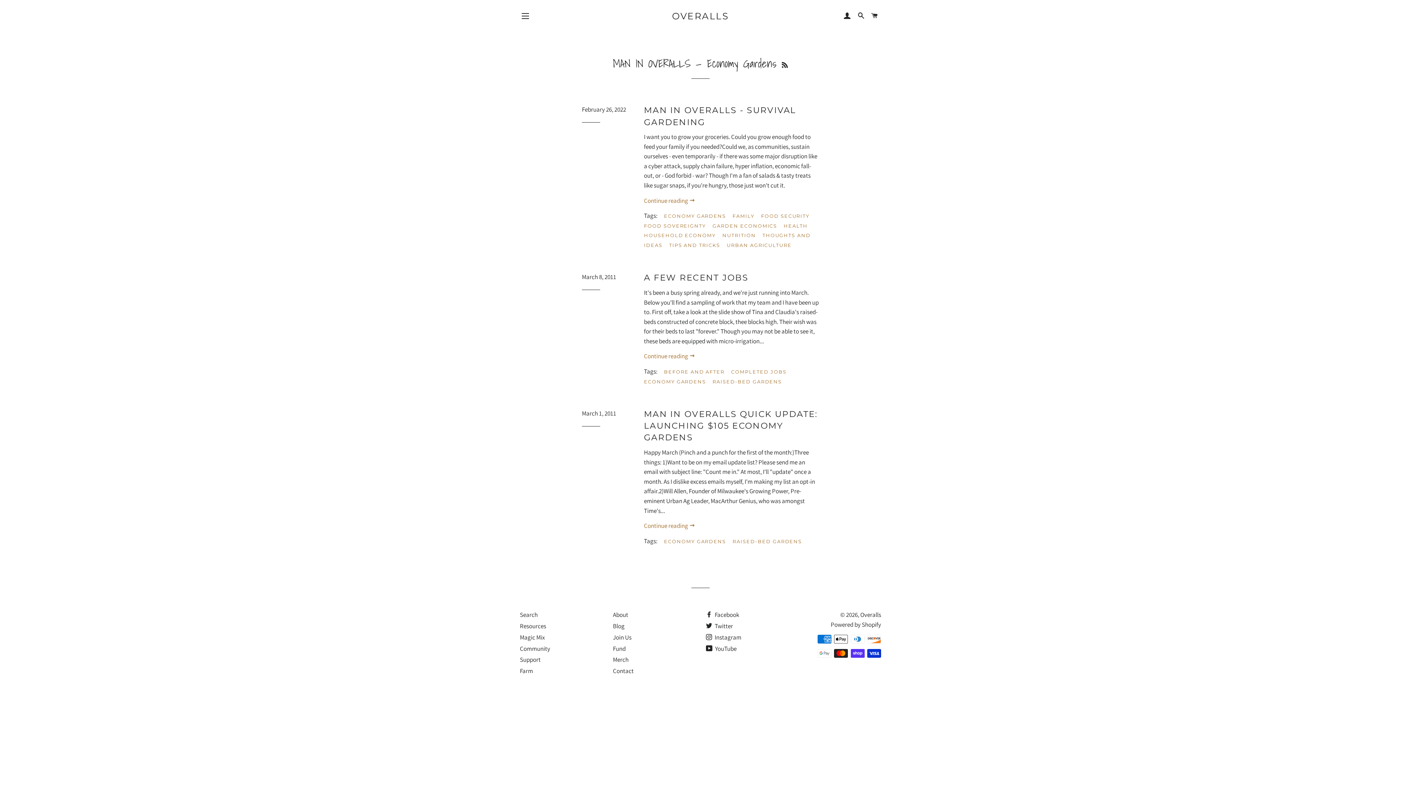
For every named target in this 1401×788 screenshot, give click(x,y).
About (620, 615)
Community (535, 649)
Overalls (700, 16)
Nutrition (739, 235)
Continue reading (666, 201)
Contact (623, 671)
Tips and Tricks (694, 245)
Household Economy (680, 235)
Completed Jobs (758, 372)
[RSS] (784, 65)
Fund (619, 649)
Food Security (785, 216)
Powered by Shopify (856, 625)
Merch (621, 660)
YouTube (725, 649)
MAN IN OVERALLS (652, 63)
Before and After (694, 372)
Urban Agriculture (759, 245)
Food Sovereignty (675, 226)
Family (743, 216)
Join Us (622, 637)
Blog (619, 626)
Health (796, 226)
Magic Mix (532, 637)
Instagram (727, 637)
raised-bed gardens (747, 382)
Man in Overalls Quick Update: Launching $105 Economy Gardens (731, 426)
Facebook (726, 615)
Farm (526, 671)
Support (530, 660)
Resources (533, 626)
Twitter (723, 626)
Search (529, 615)
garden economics (745, 226)
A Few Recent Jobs (696, 278)
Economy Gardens (695, 216)
